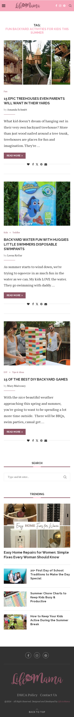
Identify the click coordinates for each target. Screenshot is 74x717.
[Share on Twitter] (37, 164)
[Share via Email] (45, 164)
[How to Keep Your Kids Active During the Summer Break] (15, 622)
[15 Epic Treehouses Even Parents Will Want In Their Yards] (37, 62)
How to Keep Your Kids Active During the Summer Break (49, 620)
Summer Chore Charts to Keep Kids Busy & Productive (48, 597)
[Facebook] (56, 5)
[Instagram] (60, 5)
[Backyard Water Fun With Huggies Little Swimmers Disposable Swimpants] (37, 204)
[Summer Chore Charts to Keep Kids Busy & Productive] (15, 599)
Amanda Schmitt (17, 109)
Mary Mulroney (16, 386)
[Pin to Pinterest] (41, 164)
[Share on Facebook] (33, 164)
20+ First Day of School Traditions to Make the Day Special (50, 574)
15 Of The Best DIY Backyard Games (36, 379)
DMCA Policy (27, 695)
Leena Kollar (14, 255)
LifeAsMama (64, 701)
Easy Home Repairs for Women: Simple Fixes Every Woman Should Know (36, 554)
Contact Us (48, 695)
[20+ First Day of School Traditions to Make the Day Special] (15, 576)
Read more (13, 155)
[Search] (70, 5)
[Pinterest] (64, 5)
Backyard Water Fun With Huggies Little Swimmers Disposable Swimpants (36, 244)
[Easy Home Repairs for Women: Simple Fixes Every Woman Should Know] (37, 526)
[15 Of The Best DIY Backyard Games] (37, 343)
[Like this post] (28, 164)
